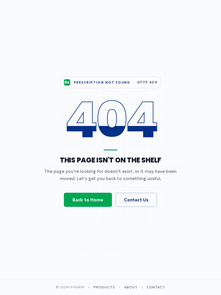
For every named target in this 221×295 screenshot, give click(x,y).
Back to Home (88, 200)
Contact (156, 287)
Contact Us (136, 200)
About (131, 287)
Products (104, 287)
